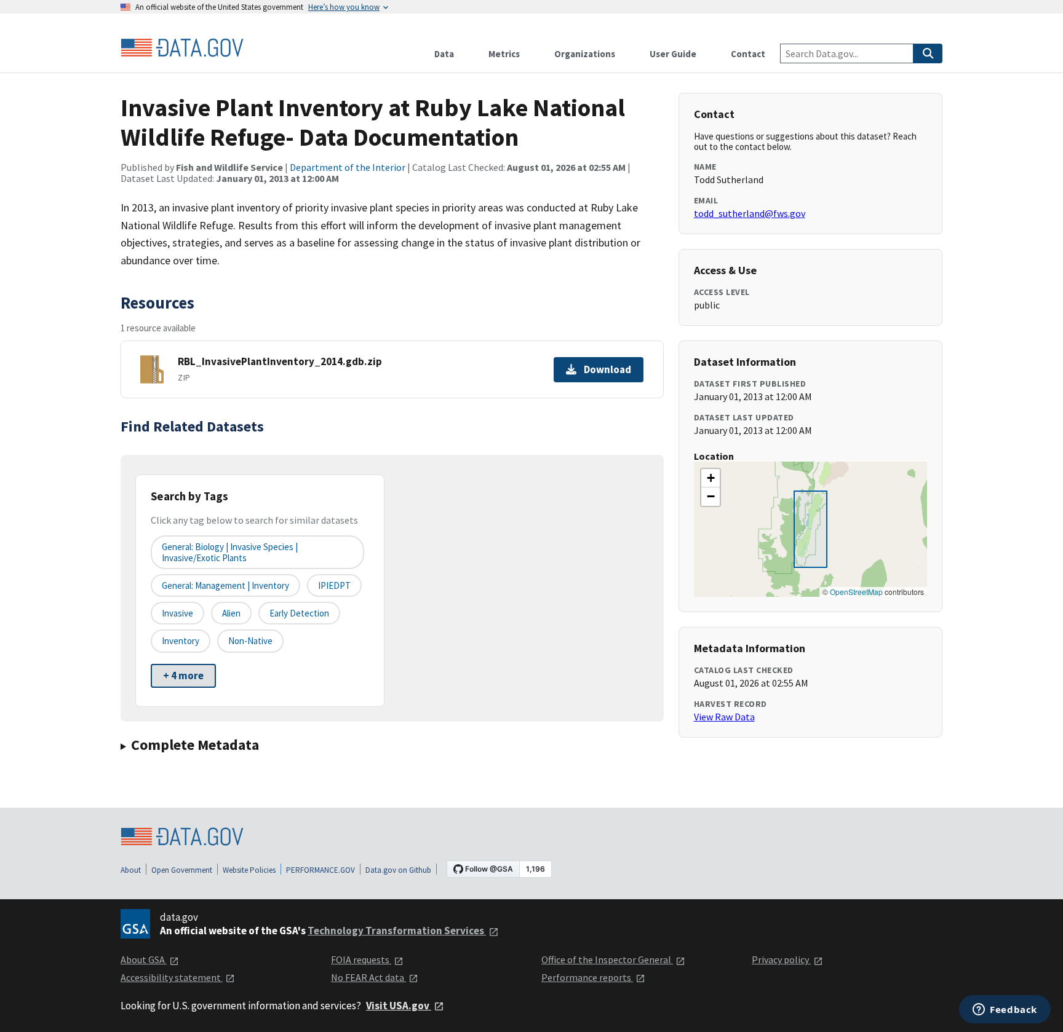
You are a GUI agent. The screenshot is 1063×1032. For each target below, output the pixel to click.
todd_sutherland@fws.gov (749, 213)
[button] (710, 478)
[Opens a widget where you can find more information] (1005, 1010)
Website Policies (249, 870)
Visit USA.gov (398, 1005)
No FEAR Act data (368, 977)
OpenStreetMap (856, 591)
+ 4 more (183, 675)
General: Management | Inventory (225, 585)
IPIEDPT (334, 585)
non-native (250, 641)
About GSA (144, 959)
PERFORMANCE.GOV (320, 870)
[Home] (182, 48)
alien (231, 613)
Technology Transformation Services (397, 930)
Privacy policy (781, 959)
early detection (299, 613)
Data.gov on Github (398, 870)
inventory (180, 641)
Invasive (177, 613)
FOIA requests (361, 959)
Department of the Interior (347, 167)
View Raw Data (724, 717)
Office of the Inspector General (607, 959)
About (131, 870)
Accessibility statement (172, 977)
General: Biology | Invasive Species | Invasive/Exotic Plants (230, 552)
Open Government (181, 870)
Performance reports (587, 977)
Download (607, 369)
